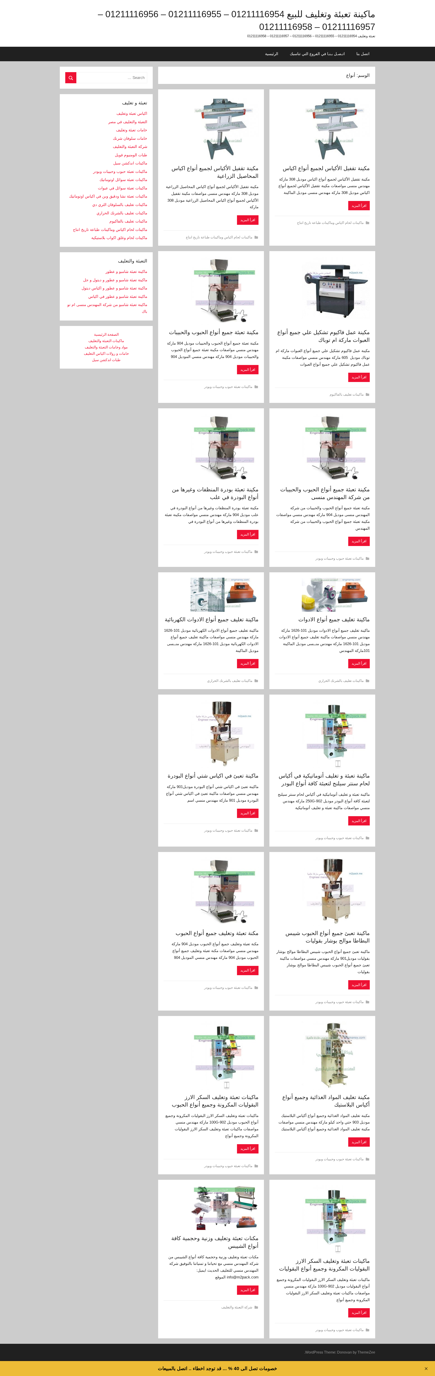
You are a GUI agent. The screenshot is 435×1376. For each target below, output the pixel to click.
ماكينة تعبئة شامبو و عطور (126, 271)
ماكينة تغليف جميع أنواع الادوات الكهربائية (212, 619)
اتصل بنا (363, 54)
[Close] (426, 1368)
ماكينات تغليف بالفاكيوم (347, 394)
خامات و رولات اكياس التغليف (106, 353)
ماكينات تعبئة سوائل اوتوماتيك (123, 180)
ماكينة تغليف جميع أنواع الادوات (334, 619)
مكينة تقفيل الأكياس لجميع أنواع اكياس (326, 168)
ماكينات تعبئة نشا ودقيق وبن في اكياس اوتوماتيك (108, 196)
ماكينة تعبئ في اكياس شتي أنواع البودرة (213, 776)
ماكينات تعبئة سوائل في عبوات (122, 188)
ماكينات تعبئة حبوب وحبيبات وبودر (228, 387)
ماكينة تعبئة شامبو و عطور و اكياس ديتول (114, 288)
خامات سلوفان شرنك (130, 138)
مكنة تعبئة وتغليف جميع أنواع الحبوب (217, 933)
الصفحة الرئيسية (106, 334)
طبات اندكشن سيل (106, 360)
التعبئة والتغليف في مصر (127, 122)
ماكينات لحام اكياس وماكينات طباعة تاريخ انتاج (330, 223)
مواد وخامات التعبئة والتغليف (106, 347)
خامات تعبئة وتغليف (131, 130)
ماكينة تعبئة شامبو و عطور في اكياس (117, 296)
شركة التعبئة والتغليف (236, 1307)
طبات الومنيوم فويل (131, 155)
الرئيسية (271, 54)
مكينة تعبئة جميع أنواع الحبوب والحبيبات (214, 332)
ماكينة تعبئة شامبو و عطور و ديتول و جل (115, 280)
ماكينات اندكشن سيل (130, 163)
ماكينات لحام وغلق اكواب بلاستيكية (119, 238)
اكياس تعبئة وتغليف (131, 113)
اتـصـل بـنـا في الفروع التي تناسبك (317, 54)
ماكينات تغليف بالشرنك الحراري (341, 681)
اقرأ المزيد (359, 206)
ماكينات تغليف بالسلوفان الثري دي (119, 205)
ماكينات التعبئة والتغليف (106, 341)
